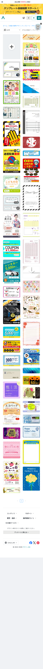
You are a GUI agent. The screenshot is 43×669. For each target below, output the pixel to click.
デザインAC (26, 547)
